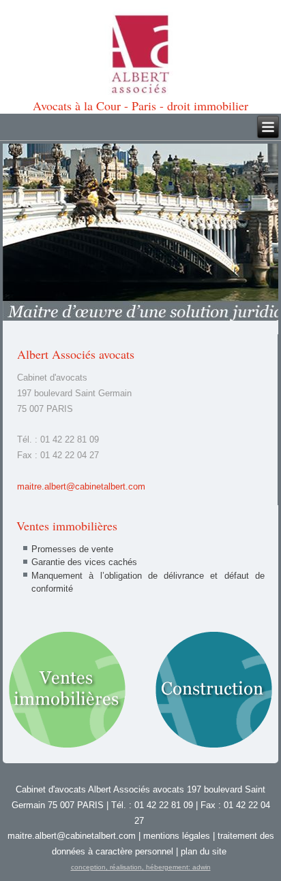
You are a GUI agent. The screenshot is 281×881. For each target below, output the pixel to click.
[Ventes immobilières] (67, 691)
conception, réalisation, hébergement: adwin (141, 867)
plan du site (203, 851)
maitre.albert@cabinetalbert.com (81, 486)
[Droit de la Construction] (213, 691)
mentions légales (176, 836)
